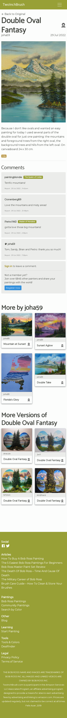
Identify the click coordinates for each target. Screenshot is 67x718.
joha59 (5, 35)
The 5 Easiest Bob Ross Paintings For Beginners (31, 562)
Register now (13, 288)
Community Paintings (15, 605)
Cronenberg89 (13, 199)
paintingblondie (13, 177)
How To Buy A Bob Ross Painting (22, 558)
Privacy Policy (10, 657)
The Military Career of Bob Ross (21, 579)
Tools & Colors (10, 642)
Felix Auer (31, 705)
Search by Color (11, 609)
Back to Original (14, 14)
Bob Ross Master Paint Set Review (23, 566)
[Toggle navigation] (59, 4)
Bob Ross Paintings (13, 601)
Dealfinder (8, 646)
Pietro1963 (11, 221)
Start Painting (10, 631)
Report (7, 188)
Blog (4, 620)
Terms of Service (12, 661)
